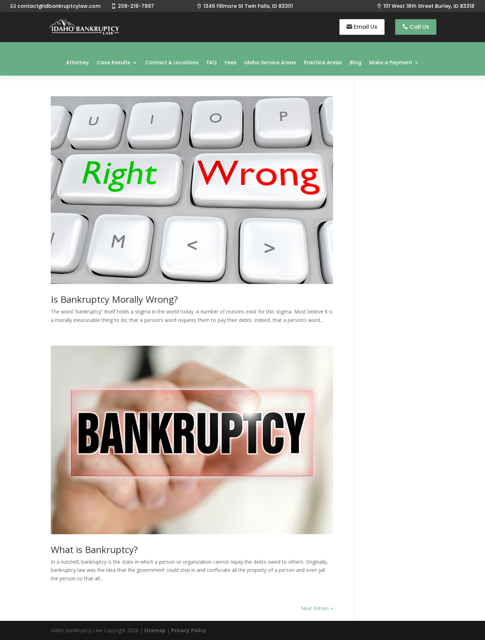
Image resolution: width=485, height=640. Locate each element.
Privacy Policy (188, 630)
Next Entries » (317, 608)
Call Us (419, 27)
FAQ (212, 62)
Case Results (113, 62)
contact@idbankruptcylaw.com (58, 6)
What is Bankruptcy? (94, 549)
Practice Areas (323, 62)
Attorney (77, 62)
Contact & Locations (172, 62)
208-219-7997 (136, 6)
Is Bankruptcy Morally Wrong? (114, 299)
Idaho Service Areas (270, 62)
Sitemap (154, 630)
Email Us (365, 27)
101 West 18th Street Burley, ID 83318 (428, 6)
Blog (355, 62)
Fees (230, 62)
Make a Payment (390, 62)
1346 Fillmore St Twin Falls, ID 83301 (248, 6)
